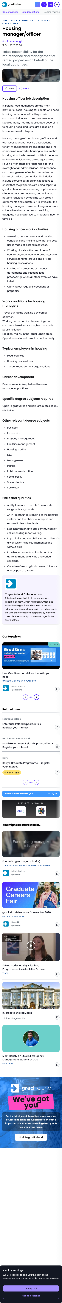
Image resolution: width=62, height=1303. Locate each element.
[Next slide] (36, 697)
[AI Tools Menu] (37, 4)
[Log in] (50, 4)
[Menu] (57, 4)
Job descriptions (30, 11)
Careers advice (10, 11)
